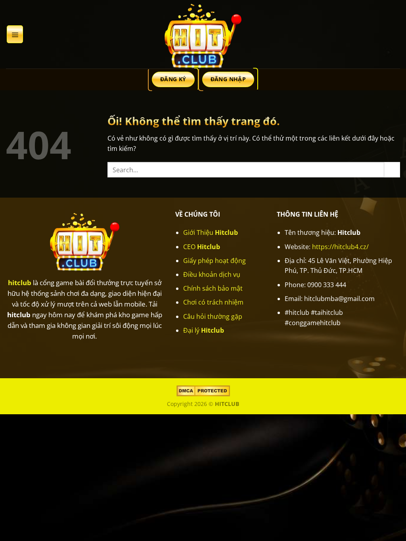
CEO (201, 246)
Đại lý (203, 330)
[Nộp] (392, 169)
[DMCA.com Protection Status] (203, 390)
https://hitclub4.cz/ (340, 246)
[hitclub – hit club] (203, 34)
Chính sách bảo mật (213, 288)
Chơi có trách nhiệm (213, 302)
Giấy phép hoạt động (214, 260)
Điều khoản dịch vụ (211, 274)
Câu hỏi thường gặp (212, 316)
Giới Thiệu (210, 232)
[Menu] (15, 34)
